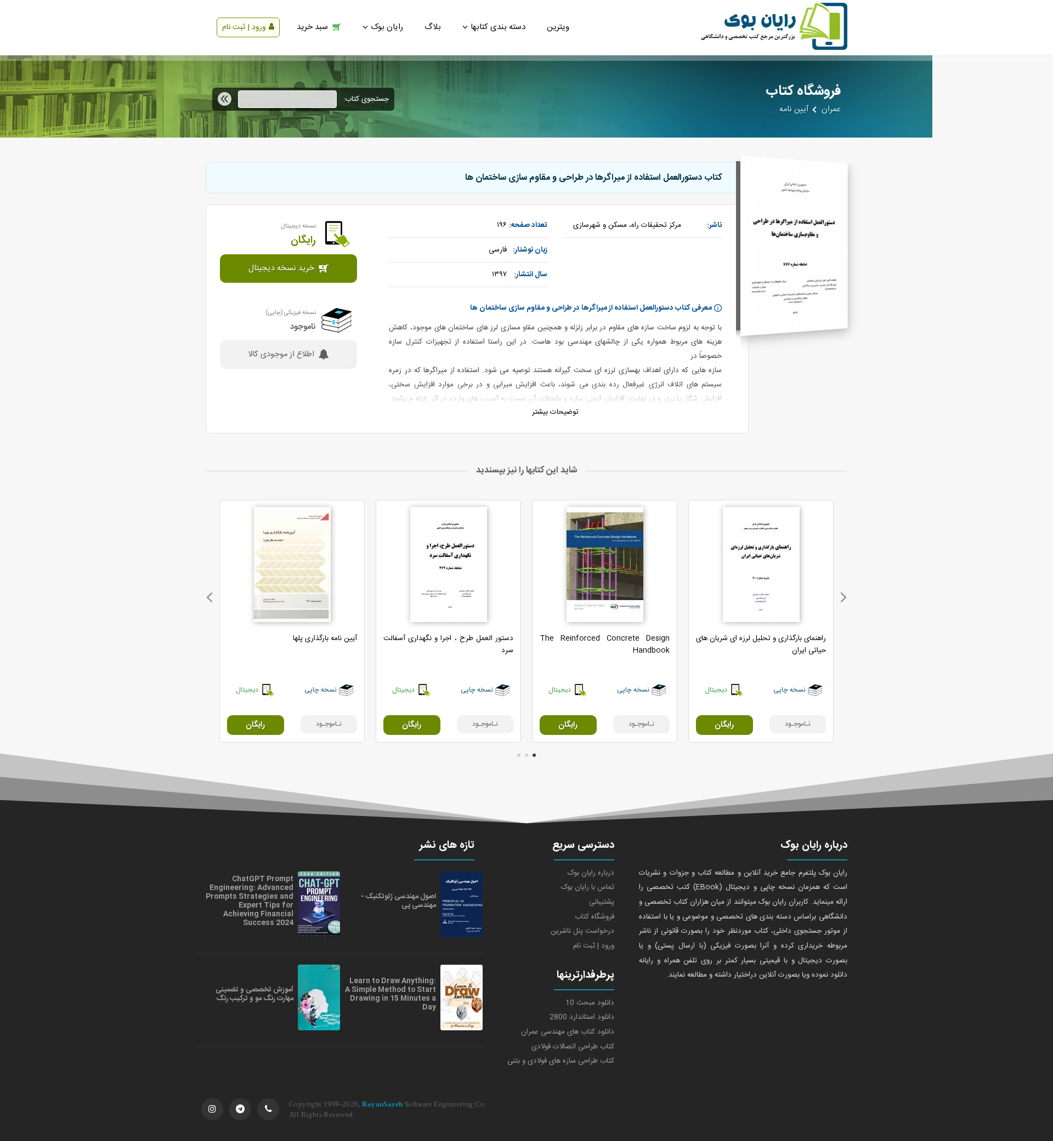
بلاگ (432, 27)
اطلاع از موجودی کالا (281, 354)
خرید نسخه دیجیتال (281, 268)
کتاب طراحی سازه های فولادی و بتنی (560, 1061)
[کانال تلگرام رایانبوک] (240, 1109)
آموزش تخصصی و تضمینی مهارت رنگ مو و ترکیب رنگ (254, 994)
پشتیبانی (601, 902)
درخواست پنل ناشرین (582, 931)
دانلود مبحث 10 (589, 1003)
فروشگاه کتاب (594, 917)
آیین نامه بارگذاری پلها (325, 638)
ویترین (558, 27)
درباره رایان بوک (591, 873)
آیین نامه (793, 109)
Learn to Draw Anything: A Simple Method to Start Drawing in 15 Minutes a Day (390, 994)
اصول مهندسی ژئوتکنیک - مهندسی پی (398, 901)
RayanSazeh (382, 1104)
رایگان (724, 725)
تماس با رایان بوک (587, 887)
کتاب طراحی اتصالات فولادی (572, 1047)
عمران (831, 109)
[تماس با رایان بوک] (268, 1109)
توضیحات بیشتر (555, 412)
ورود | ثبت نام (244, 27)
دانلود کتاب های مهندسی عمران (567, 1032)
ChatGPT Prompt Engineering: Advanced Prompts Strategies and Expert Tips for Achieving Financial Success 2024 (249, 901)
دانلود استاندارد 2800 (582, 1017)
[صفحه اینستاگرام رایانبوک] (212, 1109)
